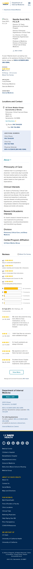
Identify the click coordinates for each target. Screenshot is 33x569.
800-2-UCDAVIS (19, 419)
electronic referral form (17, 423)
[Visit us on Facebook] (7, 443)
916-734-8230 (17, 125)
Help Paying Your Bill (9, 518)
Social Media (6, 487)
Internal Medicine (8, 93)
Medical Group (7, 470)
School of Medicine (8, 463)
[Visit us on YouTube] (3, 443)
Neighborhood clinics (9, 459)
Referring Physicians (8, 515)
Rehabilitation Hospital (9, 456)
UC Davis (5, 535)
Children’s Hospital (8, 452)
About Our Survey (8, 75)
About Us (5, 480)
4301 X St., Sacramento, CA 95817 (16, 559)
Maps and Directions (8, 491)
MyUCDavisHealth (8, 500)
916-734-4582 (15, 127)
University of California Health (12, 539)
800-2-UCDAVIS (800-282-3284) (12, 408)
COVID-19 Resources (9, 525)
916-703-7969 (9, 144)
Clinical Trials (6, 511)
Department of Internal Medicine (12, 10)
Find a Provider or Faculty (10, 504)
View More (16, 372)
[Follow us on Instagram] (21, 443)
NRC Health (26, 378)
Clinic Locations (7, 507)
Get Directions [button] (10, 121)
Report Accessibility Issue (19, 555)
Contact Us (5, 483)
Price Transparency (8, 522)
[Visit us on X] (17, 443)
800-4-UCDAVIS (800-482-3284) (15, 149)
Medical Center (7, 449)
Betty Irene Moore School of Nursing (14, 467)
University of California (9, 542)
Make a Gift (10, 397)
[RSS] (26, 443)
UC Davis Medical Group (12, 243)
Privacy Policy (18, 554)
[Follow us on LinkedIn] (12, 443)
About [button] (6, 159)
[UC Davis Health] (8, 436)
